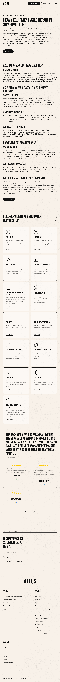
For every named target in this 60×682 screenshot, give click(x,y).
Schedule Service (34, 3)
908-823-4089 (46, 3)
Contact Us (8, 51)
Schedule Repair (9, 199)
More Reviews (30, 510)
